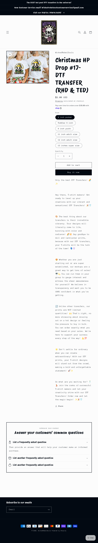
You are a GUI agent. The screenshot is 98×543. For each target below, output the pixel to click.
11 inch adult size (67, 134)
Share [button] (60, 406)
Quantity (59, 151)
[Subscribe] (48, 510)
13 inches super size (69, 146)
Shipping (59, 101)
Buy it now (74, 172)
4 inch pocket (65, 117)
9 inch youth (64, 129)
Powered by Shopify (59, 530)
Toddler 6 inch (65, 123)
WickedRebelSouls (44, 530)
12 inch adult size (67, 140)
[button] (7, 32)
